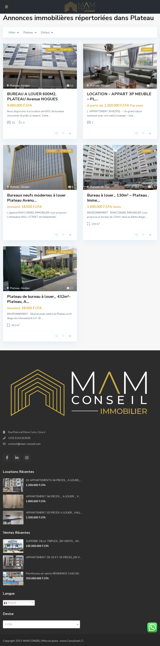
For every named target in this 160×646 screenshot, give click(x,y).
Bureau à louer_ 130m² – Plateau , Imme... (118, 198)
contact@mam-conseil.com (24, 444)
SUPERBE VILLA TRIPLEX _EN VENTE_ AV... (53, 541)
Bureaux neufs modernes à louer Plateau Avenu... (36, 198)
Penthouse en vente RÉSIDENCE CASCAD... (53, 573)
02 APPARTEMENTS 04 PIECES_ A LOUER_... (54, 480)
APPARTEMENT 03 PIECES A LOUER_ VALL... (54, 512)
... (50, 115)
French (11, 602)
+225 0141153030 (19, 438)
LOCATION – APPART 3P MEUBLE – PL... (119, 96)
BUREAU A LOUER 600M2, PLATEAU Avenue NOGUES (32, 96)
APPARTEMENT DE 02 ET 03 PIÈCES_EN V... (53, 557)
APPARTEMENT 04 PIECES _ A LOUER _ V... (53, 496)
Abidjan (25, 85)
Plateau (15, 85)
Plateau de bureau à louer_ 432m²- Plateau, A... (39, 299)
